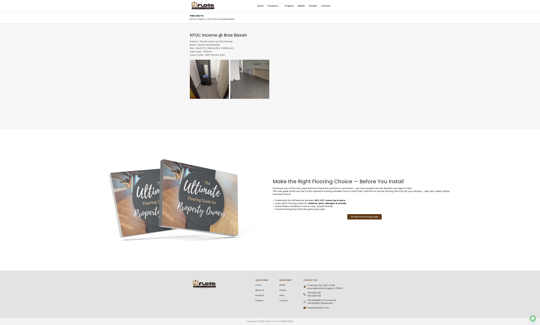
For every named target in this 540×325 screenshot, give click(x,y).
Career (282, 290)
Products (273, 5)
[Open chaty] (533, 318)
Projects (289, 5)
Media (301, 5)
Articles (313, 5)
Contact (325, 5)
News (281, 295)
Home (260, 5)
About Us (259, 290)
